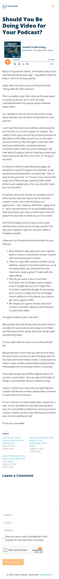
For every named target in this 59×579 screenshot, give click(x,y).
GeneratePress (46, 574)
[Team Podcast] (10, 6)
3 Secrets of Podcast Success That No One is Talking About (13, 440)
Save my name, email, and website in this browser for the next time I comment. (26, 538)
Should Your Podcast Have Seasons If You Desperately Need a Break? (42, 441)
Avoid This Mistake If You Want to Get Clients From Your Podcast (13, 459)
